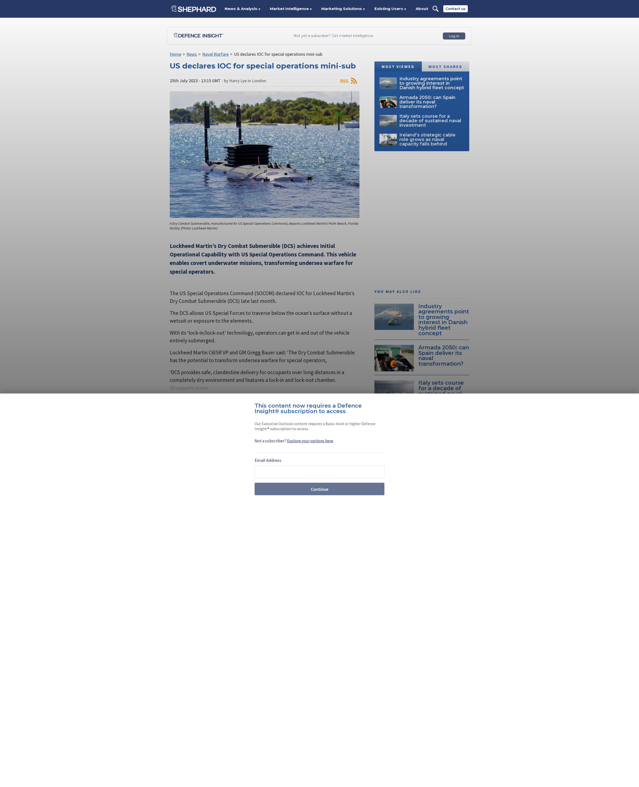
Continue (319, 489)
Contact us (456, 8)
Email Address (268, 460)
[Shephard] (193, 8)
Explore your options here (310, 441)
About (422, 8)
